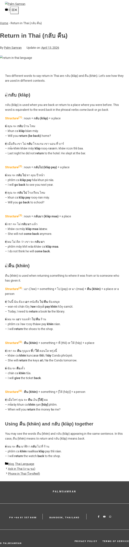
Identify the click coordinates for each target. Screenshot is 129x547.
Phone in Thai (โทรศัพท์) (24, 473)
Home (4, 23)
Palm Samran (13, 47)
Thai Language (24, 464)
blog (11, 464)
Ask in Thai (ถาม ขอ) (21, 469)
